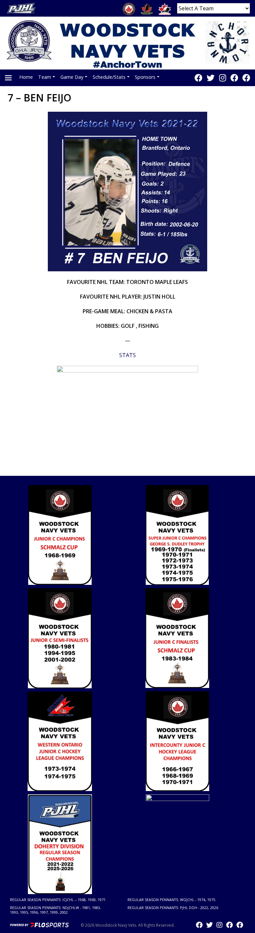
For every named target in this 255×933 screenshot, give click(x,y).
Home (26, 77)
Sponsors (145, 77)
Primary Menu (8, 77)
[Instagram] (222, 77)
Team (44, 77)
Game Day (71, 77)
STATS (127, 355)
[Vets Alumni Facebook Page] (246, 77)
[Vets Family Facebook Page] (234, 77)
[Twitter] (210, 77)
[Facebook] (199, 77)
